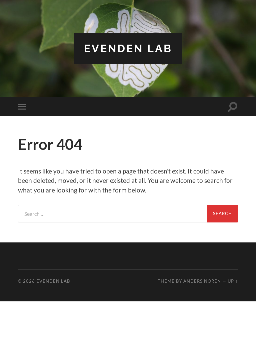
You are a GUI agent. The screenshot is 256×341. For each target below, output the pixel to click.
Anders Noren (202, 281)
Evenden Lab (128, 48)
